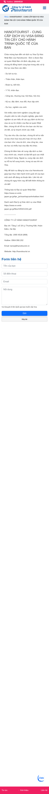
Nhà (6, 17)
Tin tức (4, 790)
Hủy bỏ (24, 319)
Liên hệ (44, 790)
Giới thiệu (24, 790)
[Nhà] (18, 8)
